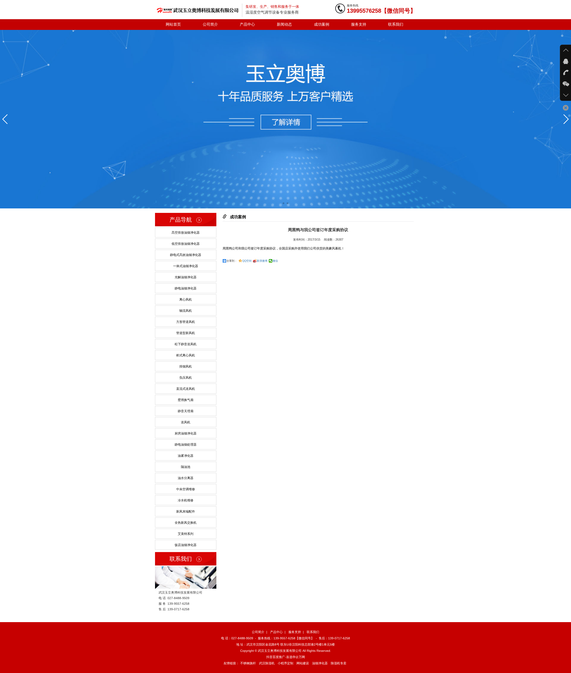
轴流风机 (185, 310)
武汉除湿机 (267, 663)
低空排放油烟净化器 (186, 243)
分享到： (231, 260)
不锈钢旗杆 (248, 663)
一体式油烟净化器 (185, 266)
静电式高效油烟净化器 (185, 255)
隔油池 (185, 467)
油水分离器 (185, 478)
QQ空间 (247, 260)
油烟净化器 (320, 663)
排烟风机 (185, 366)
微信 (275, 260)
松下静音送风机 (186, 344)
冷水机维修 (185, 500)
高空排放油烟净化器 (186, 232)
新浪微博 (262, 260)
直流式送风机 (185, 389)
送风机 (185, 422)
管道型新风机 (185, 333)
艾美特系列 (185, 534)
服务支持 (358, 24)
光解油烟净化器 (186, 277)
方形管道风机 (185, 322)
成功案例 (321, 24)
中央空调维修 (185, 489)
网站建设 (302, 663)
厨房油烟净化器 (186, 433)
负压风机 (185, 377)
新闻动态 (284, 24)
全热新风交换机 (186, 522)
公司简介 (210, 24)
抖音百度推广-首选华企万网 (285, 657)
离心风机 (185, 299)
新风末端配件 (185, 511)
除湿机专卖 (338, 663)
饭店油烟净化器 (186, 545)
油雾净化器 (185, 455)
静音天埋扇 (185, 411)
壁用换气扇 (185, 400)
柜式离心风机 (185, 355)
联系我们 (395, 24)
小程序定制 (285, 663)
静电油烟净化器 (186, 288)
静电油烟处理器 (186, 444)
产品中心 (247, 24)
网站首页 (173, 24)
